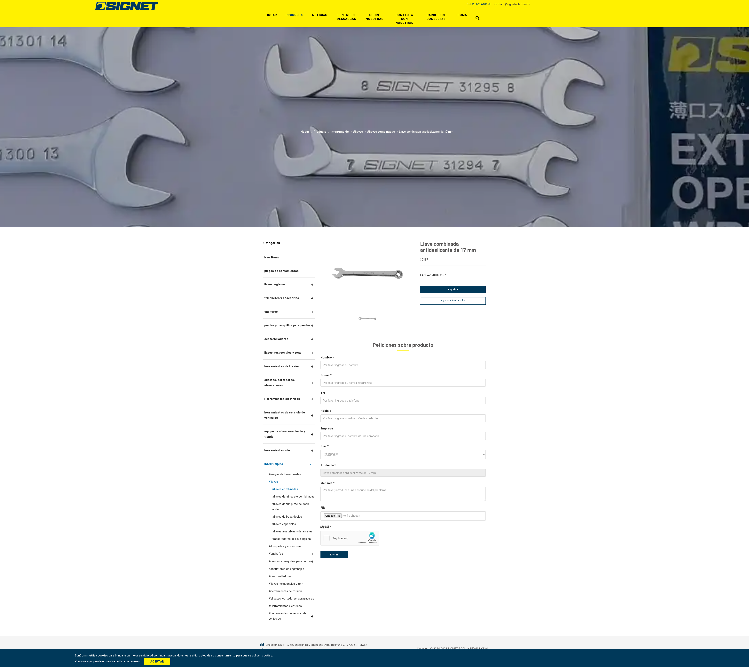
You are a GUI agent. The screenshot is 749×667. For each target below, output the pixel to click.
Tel (322, 393)
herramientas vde (277, 450)
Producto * (328, 465)
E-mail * (326, 375)
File (323, 507)
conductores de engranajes (286, 569)
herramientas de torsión (282, 366)
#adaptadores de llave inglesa (291, 539)
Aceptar (157, 661)
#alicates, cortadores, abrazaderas (291, 598)
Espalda (453, 289)
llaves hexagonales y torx (282, 352)
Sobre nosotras (374, 17)
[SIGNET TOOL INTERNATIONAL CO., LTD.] (126, 5)
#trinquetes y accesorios (285, 546)
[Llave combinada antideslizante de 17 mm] (367, 275)
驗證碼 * (325, 527)
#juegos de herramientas (285, 474)
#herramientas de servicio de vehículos (287, 616)
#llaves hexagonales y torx (286, 583)
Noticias (319, 15)
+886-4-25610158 (479, 4)
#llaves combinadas (381, 131)
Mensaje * (327, 483)
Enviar (334, 554)
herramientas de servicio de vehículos (284, 415)
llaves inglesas (275, 284)
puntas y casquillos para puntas (287, 325)
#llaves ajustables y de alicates (292, 531)
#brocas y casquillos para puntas (290, 561)
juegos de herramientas (281, 271)
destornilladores (276, 339)
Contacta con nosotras (404, 19)
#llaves (358, 131)
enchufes (271, 311)
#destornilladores (280, 576)
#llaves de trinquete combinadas (293, 496)
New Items (271, 257)
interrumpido (340, 131)
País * (324, 446)
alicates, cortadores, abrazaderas (279, 382)
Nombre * (327, 357)
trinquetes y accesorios (281, 298)
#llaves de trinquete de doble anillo (291, 506)
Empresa (326, 428)
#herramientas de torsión (285, 591)
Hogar (271, 15)
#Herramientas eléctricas (285, 606)
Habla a (325, 410)
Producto (295, 15)
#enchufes (276, 553)
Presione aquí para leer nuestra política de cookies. (108, 661)
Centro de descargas (346, 17)
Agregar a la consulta (453, 300)
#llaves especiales (284, 524)
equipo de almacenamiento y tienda (284, 434)
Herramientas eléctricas (282, 399)
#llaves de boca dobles (287, 516)
